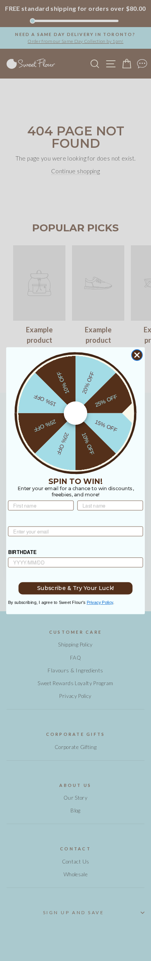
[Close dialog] (137, 354)
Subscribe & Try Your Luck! (75, 588)
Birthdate (22, 552)
